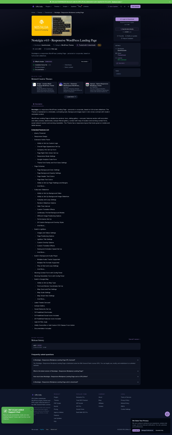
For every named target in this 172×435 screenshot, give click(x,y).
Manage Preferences (147, 430)
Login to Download (128, 19)
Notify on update (132, 36)
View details (84, 61)
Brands (56, 406)
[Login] (128, 6)
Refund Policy (125, 403)
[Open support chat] (167, 414)
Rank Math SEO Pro (82, 412)
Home (33, 12)
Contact (101, 406)
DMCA (123, 406)
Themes (56, 6)
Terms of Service (126, 397)
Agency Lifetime (58, 412)
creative (118, 74)
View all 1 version (134, 339)
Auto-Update (114, 6)
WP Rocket (79, 403)
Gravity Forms (80, 409)
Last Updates (58, 418)
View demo (122, 63)
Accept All (136, 430)
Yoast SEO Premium (82, 400)
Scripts (65, 6)
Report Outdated (128, 38)
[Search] (121, 6)
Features (56, 415)
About (100, 397)
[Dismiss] (31, 409)
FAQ (55, 421)
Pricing (56, 409)
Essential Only (159, 430)
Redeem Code (116, 2)
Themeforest (48, 12)
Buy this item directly (127, 29)
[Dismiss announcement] (170, 2)
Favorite (121, 36)
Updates (73, 6)
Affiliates (101, 403)
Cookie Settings (125, 409)
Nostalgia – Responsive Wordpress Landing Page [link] (69, 12)
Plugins (48, 6)
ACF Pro (78, 406)
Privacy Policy (125, 400)
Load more (71, 96)
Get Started (135, 6)
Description (38, 104)
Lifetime (86, 6)
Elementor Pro (80, 397)
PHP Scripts (57, 403)
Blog (79, 6)
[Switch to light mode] (124, 6)
